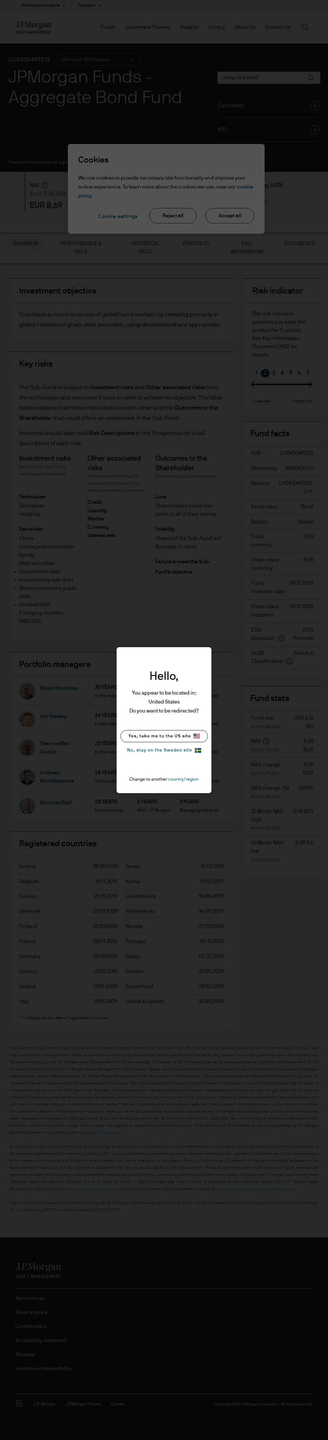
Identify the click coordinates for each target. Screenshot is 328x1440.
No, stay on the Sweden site (159, 750)
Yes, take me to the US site (159, 736)
